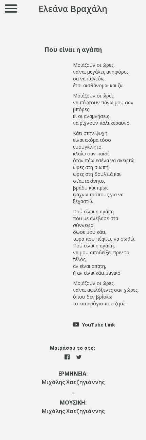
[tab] (73, 49)
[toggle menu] (11, 8)
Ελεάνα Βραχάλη (73, 8)
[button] (73, 49)
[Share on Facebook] (68, 356)
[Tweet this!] (78, 356)
